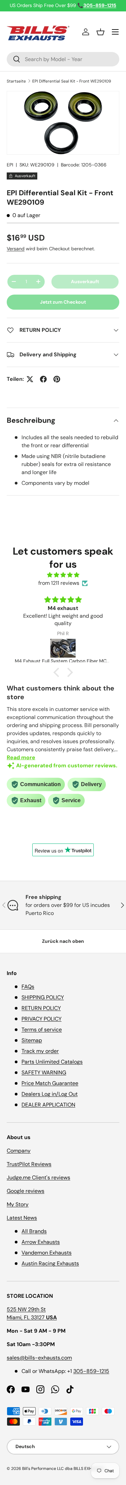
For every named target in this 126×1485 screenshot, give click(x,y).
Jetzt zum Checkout (63, 302)
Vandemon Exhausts (47, 1252)
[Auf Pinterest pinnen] (57, 379)
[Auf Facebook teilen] (43, 379)
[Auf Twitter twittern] (30, 379)
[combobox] (63, 59)
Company (19, 1150)
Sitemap (32, 1040)
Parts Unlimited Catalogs (52, 1061)
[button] (100, 31)
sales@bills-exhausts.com (39, 1357)
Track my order (40, 1051)
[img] (63, 575)
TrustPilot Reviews (29, 1164)
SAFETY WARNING (44, 1072)
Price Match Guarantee (50, 1083)
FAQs (28, 986)
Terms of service (42, 1029)
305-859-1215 (91, 1371)
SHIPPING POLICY (43, 997)
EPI (10, 165)
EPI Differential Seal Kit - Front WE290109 (71, 81)
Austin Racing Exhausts (50, 1263)
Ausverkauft (85, 281)
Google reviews (25, 1190)
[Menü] (115, 31)
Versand (16, 249)
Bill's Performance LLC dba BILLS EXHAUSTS (63, 1468)
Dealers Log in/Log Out (50, 1093)
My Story (18, 1204)
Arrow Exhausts (41, 1241)
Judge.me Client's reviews (38, 1177)
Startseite (16, 81)
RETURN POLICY (41, 1008)
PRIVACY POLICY (41, 1018)
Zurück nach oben (63, 941)
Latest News (22, 1217)
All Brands (34, 1231)
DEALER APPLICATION (48, 1104)
